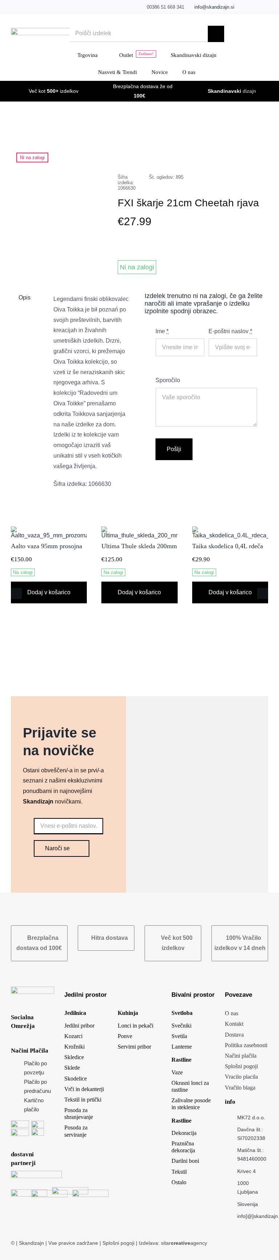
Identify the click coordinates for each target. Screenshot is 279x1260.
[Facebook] (185, 154)
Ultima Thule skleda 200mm (139, 546)
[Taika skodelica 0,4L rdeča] (230, 529)
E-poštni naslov (230, 331)
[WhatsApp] (220, 154)
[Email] (255, 154)
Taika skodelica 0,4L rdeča (227, 546)
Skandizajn (31, 1243)
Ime (162, 331)
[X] (197, 154)
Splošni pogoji (119, 1243)
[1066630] (59, 150)
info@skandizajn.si (214, 7)
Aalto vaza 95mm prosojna (48, 546)
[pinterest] (266, 7)
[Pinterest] (243, 154)
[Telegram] (232, 154)
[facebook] (244, 7)
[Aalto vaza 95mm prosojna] (49, 529)
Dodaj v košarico (48, 592)
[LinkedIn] (208, 154)
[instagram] (255, 7)
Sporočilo (167, 380)
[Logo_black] (56, 31)
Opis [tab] (25, 297)
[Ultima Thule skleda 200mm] (139, 529)
